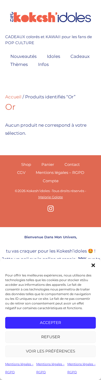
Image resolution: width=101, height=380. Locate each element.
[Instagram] (50, 208)
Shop (26, 164)
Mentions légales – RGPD (60, 172)
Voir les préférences (50, 351)
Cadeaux (80, 56)
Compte (51, 180)
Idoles (53, 56)
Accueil (13, 96)
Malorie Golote (50, 197)
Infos (43, 64)
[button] (93, 265)
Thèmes (19, 64)
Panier (47, 164)
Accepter (50, 322)
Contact (72, 164)
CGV (21, 172)
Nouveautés (23, 56)
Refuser (50, 336)
